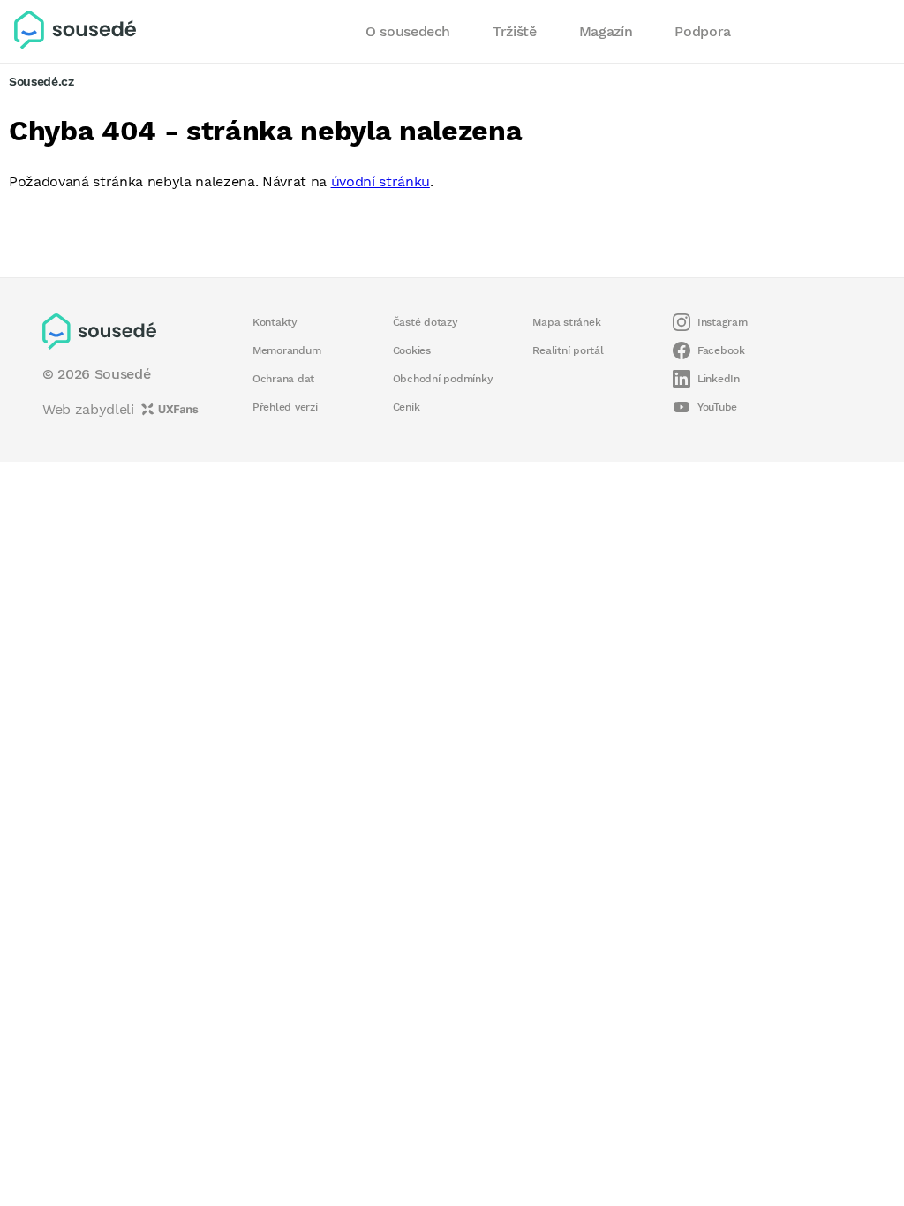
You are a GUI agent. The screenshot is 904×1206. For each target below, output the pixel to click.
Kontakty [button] (275, 322)
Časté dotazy (425, 322)
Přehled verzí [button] (285, 407)
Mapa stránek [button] (566, 322)
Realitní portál (567, 350)
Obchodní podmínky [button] (443, 379)
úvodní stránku (380, 181)
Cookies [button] (412, 350)
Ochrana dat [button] (283, 379)
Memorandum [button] (286, 350)
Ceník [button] (406, 407)
